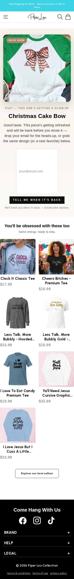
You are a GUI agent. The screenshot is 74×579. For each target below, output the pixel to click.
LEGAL (37, 553)
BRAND (37, 532)
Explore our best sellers (37, 473)
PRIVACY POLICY (58, 573)
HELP (37, 543)
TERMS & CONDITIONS (18, 573)
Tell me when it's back (37, 199)
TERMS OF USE (40, 573)
